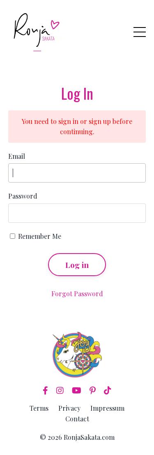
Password (22, 196)
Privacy (69, 408)
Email (16, 156)
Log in (77, 264)
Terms (39, 408)
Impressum (107, 408)
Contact (77, 418)
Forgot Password (77, 293)
